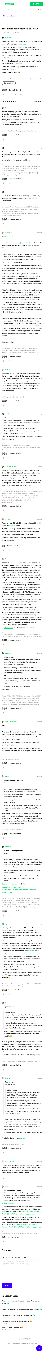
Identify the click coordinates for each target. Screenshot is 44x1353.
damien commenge (11, 721)
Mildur (6, 108)
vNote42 (7, 370)
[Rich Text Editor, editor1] (22, 1270)
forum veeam (22, 44)
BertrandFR (8, 519)
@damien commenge (9, 884)
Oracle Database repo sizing (11, 1327)
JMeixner (7, 148)
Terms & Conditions (13, 1343)
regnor (7, 924)
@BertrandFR (8, 627)
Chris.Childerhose (10, 467)
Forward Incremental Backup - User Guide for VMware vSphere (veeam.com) (22, 1212)
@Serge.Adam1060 (8, 1203)
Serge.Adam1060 (10, 1161)
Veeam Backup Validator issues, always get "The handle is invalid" (21, 1302)
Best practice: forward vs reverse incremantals (17, 1315)
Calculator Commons (8, 1330)
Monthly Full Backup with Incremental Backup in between (20, 1309)
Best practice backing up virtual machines (15, 1321)
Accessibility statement (29, 1343)
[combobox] (22, 10)
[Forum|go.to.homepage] (9, 4)
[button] (2, 4)
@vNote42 (31, 950)
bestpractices (8, 83)
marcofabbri (8, 38)
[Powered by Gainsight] (22, 1339)
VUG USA (5, 1324)
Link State (8, 653)
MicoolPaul (8, 232)
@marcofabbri (8, 236)
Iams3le (7, 414)
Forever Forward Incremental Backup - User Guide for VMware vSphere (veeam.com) (21, 1225)
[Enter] (3, 10)
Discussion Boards (9, 16)
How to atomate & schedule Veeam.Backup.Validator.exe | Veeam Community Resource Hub (19, 889)
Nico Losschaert (10, 559)
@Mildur (22, 243)
